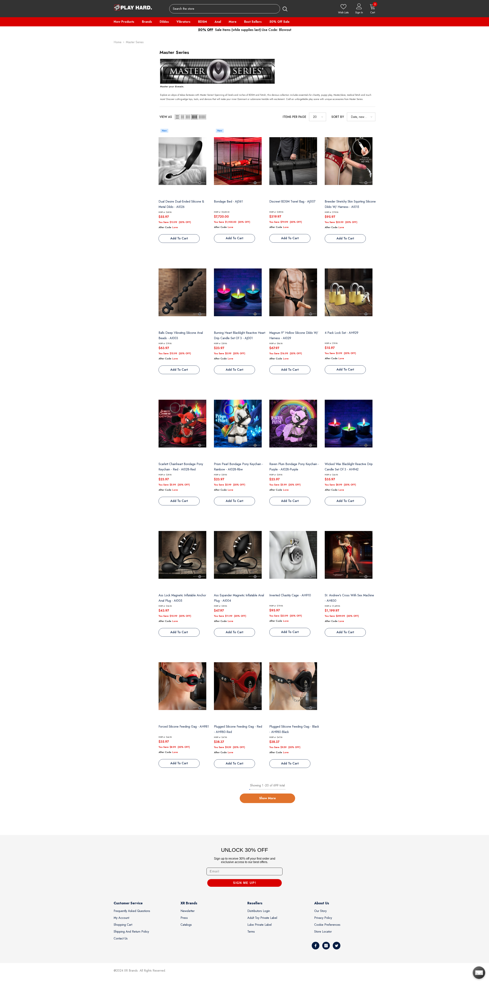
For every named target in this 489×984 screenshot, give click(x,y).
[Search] (229, 8)
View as (165, 117)
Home (117, 42)
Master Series (135, 42)
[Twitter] (336, 945)
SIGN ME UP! (244, 882)
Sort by (337, 117)
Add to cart (179, 238)
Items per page (294, 117)
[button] (177, 116)
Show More (267, 798)
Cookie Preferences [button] (327, 924)
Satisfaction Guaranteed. (278, 30)
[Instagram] (326, 945)
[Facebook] (315, 945)
